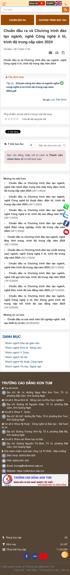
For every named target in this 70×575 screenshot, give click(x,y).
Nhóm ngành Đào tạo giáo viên (22, 343)
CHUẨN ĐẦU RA (17, 20)
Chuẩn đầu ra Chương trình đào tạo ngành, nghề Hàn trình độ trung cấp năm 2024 (34, 265)
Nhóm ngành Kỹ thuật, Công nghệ (24, 361)
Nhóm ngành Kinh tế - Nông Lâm (23, 347)
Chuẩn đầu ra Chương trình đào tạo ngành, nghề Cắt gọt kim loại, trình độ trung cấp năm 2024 (34, 275)
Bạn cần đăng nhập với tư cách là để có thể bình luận (35, 156)
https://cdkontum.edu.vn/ (30, 470)
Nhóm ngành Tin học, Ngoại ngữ (23, 366)
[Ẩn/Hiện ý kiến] (31, 144)
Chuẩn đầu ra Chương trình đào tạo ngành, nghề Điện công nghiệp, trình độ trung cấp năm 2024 (34, 227)
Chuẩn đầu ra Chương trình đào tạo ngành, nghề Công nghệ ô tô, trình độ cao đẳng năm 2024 (34, 212)
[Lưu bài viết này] (64, 52)
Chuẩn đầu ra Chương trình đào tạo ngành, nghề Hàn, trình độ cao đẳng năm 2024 (34, 288)
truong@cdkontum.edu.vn (28, 465)
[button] (62, 83)
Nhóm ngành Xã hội (16, 357)
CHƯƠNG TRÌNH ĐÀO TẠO (52, 20)
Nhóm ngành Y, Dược (17, 352)
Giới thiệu (32, 570)
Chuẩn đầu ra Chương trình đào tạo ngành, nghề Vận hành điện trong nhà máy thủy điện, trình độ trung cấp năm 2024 (34, 186)
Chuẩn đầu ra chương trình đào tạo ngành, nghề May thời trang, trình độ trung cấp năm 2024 (34, 239)
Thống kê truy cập (49, 570)
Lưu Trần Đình (58, 99)
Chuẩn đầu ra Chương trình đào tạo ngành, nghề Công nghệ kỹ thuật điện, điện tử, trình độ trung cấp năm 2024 (34, 200)
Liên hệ (65, 570)
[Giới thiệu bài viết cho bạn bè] (51, 52)
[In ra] (57, 52)
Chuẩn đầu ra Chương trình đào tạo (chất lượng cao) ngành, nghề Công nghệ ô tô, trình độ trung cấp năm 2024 (34, 253)
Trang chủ (18, 570)
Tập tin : (33, 86)
